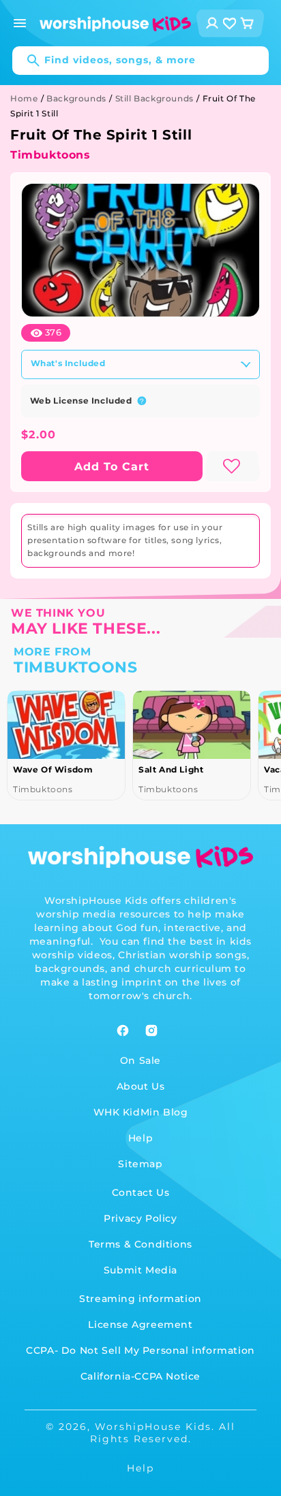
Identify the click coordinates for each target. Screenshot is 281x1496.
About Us (141, 1086)
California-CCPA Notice (140, 1376)
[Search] (27, 60)
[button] (20, 23)
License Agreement (140, 1324)
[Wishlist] (230, 23)
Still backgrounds (154, 98)
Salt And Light (170, 769)
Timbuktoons (50, 154)
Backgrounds (76, 98)
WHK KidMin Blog (140, 1112)
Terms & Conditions (140, 1244)
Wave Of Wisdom (53, 769)
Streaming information (140, 1298)
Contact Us (141, 1192)
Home (24, 98)
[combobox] (140, 60)
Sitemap (140, 1164)
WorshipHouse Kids (153, 1426)
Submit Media (140, 1270)
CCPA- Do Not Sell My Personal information (140, 1350)
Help (140, 1138)
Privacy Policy (140, 1218)
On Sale (140, 1060)
